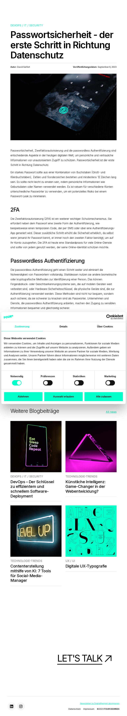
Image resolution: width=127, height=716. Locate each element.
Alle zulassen (103, 396)
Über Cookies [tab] (105, 326)
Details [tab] (64, 326)
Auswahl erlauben (63, 396)
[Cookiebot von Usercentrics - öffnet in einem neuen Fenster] (108, 316)
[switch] (48, 382)
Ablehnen (23, 396)
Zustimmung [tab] (22, 326)
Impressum (88, 709)
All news (111, 412)
